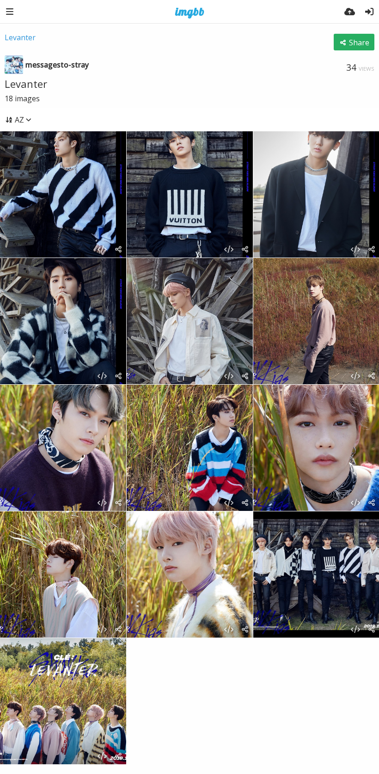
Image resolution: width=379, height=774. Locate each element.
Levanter (20, 37)
